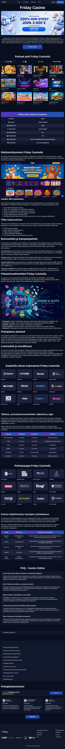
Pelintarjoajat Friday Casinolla (10, 673)
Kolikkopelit (55, 61)
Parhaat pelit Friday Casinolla (10, 647)
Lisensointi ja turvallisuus (9, 666)
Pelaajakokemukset (8, 679)
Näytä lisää (32, 716)
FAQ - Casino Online (8, 676)
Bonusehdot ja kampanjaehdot (11, 657)
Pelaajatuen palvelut (8, 663)
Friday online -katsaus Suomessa (11, 650)
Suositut (8, 61)
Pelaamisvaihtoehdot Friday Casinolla (12, 660)
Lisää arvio (56, 693)
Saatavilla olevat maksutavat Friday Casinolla (14, 669)
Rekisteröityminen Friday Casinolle (12, 653)
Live (23, 61)
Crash (39, 61)
